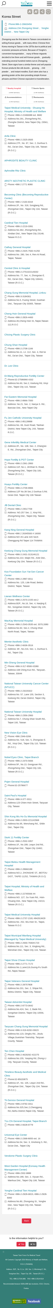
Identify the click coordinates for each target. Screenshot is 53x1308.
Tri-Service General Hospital (19, 1100)
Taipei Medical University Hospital (22, 914)
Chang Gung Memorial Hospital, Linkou (25, 292)
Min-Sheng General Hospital (19, 662)
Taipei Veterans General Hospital (21, 981)
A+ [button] (36, 11)
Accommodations (14, 97)
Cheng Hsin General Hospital (19, 313)
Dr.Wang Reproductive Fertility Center (24, 376)
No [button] (34, 1244)
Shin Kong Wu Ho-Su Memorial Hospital (25, 816)
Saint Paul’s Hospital (15, 795)
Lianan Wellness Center (17, 596)
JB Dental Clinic (12, 505)
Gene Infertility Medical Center (20, 442)
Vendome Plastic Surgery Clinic (21, 1155)
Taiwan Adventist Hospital (18, 1002)
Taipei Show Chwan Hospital (19, 960)
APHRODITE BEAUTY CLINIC (20, 160)
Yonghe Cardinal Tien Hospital (20, 1190)
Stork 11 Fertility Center (16, 837)
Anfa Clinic (10, 136)
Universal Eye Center (15, 1135)
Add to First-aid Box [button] (48, 11)
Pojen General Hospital (16, 781)
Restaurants (39, 97)
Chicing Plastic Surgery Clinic (19, 334)
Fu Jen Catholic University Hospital (22, 418)
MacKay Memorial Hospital (18, 620)
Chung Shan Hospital (15, 345)
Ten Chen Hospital (14, 1051)
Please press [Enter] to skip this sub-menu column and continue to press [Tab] (23, 11)
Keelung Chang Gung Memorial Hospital (25, 550)
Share (42, 11)
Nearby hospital (14, 88)
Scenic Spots (38, 88)
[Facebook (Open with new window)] (34, 1301)
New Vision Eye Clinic (16, 732)
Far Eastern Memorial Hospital (20, 397)
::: (3, 1252)
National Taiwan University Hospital (23, 711)
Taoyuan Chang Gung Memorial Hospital (26, 1026)
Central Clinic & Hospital (17, 268)
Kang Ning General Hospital (19, 529)
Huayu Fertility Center (15, 484)
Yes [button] (22, 1244)
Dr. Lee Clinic (11, 366)
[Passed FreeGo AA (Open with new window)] (19, 1301)
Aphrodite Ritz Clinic (15, 170)
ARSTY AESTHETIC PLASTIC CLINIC (24, 181)
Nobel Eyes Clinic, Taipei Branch (21, 757)
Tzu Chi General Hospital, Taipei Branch (25, 1121)
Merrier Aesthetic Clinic (16, 641)
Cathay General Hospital (17, 247)
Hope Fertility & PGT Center (19, 459)
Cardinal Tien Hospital (16, 222)
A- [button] (29, 11)
